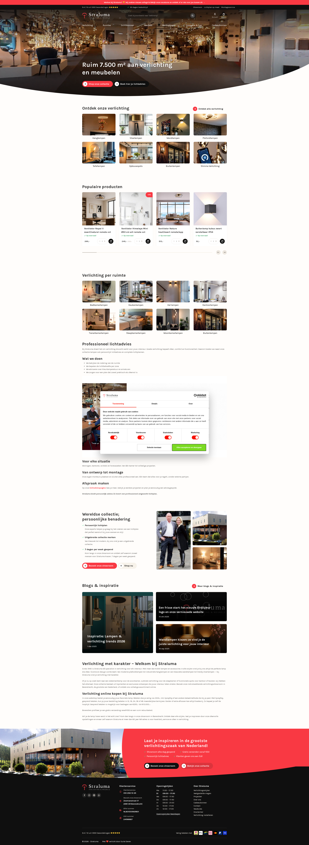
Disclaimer (198, 812)
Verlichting (87, 25)
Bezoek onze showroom (101, 565)
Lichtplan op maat (211, 7)
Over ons (197, 799)
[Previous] (218, 252)
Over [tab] (191, 404)
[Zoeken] (192, 15)
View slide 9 (205, 252)
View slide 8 (190, 252)
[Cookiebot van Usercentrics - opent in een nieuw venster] (195, 396)
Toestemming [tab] (118, 404)
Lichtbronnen (127, 25)
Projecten (198, 796)
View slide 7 (176, 252)
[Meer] (105, 241)
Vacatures (198, 809)
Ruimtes (107, 25)
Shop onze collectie (99, 84)
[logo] (96, 15)
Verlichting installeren (203, 815)
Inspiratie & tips (194, 25)
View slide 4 (133, 252)
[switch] (140, 437)
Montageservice (228, 7)
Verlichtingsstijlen (202, 790)
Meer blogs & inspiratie (210, 586)
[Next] (224, 252)
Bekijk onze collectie (198, 766)
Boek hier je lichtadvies (132, 84)
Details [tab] (155, 404)
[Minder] (99, 241)
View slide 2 (104, 252)
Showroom (197, 7)
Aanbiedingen (169, 25)
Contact (197, 806)
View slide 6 (161, 252)
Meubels (148, 25)
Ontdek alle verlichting (210, 109)
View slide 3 (118, 252)
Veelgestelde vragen (202, 793)
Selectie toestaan (154, 447)
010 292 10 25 (129, 793)
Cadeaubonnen (219, 25)
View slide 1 (89, 252)
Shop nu (128, 565)
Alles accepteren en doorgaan (189, 447)
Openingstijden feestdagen (168, 814)
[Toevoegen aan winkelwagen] (111, 241)
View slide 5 (147, 252)
